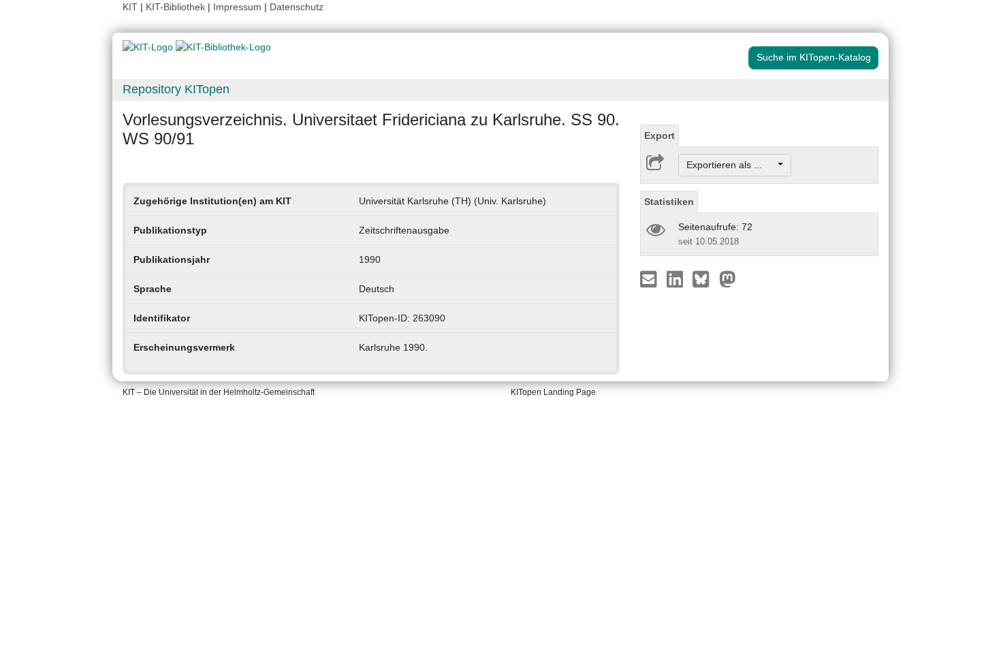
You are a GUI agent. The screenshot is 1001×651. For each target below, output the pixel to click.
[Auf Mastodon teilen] (727, 278)
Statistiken (669, 201)
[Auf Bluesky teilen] (704, 278)
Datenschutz (296, 6)
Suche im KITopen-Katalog (814, 57)
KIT (130, 6)
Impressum (237, 6)
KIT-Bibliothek (177, 6)
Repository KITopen (176, 89)
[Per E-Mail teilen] (650, 278)
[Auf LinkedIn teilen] (676, 278)
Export (659, 135)
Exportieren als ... (731, 164)
